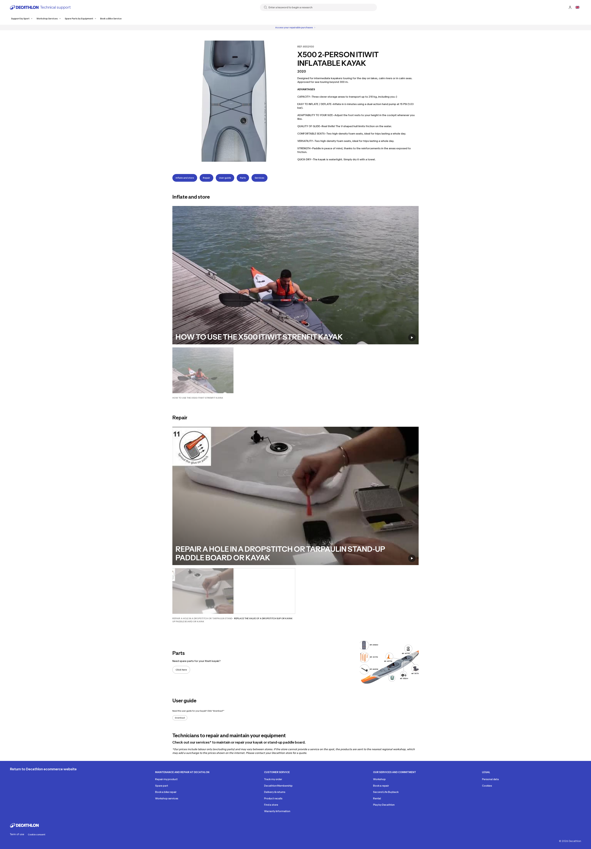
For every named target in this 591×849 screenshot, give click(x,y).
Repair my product (166, 779)
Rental (377, 798)
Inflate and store (185, 177)
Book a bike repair (166, 792)
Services (259, 177)
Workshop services (166, 798)
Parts (243, 177)
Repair (206, 177)
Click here (181, 669)
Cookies (487, 785)
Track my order (273, 779)
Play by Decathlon (384, 804)
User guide (225, 177)
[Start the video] (412, 337)
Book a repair (381, 785)
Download (180, 718)
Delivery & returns (274, 792)
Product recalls (273, 798)
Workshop (379, 779)
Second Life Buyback (386, 792)
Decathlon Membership (278, 785)
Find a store (271, 804)
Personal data (490, 779)
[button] (202, 373)
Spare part (161, 785)
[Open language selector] (577, 7)
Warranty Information (277, 811)
